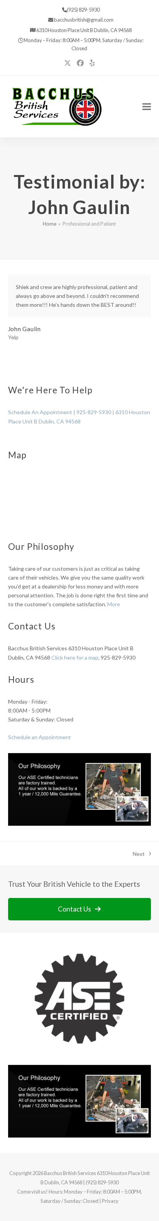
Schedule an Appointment (39, 737)
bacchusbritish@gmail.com (83, 20)
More (113, 604)
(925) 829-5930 (83, 10)
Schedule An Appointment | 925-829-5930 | (61, 412)
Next (139, 854)
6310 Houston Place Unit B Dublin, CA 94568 (84, 30)
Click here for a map (74, 657)
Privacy (110, 1201)
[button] (146, 106)
